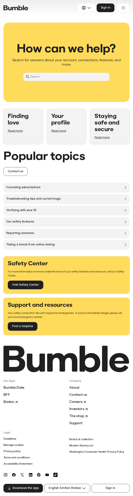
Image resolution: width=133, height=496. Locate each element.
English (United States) (65, 488)
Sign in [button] (105, 7)
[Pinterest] (39, 475)
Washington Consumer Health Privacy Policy (96, 452)
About (74, 388)
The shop (76, 416)
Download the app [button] (25, 488)
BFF (6, 395)
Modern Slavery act (81, 445)
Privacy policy (12, 451)
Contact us (78, 395)
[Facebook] (14, 475)
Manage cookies (13, 445)
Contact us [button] (15, 171)
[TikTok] (55, 475)
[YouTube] (47, 475)
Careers (76, 402)
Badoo (8, 402)
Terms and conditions (16, 457)
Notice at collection (81, 439)
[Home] (15, 7)
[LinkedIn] (30, 475)
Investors (76, 409)
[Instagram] (5, 475)
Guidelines (9, 439)
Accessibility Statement (18, 464)
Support (75, 423)
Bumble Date (13, 388)
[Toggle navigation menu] (123, 7)
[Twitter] (22, 475)
